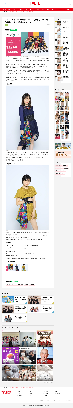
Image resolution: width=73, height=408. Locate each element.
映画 (30, 9)
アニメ (21, 9)
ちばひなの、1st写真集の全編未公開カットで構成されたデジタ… (66, 54)
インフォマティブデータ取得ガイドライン (65, 400)
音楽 (26, 9)
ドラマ (9, 9)
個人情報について (42, 400)
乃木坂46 (58, 170)
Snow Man (58, 168)
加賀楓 (26, 284)
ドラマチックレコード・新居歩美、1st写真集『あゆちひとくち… (66, 48)
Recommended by (46, 382)
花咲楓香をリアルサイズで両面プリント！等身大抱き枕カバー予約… (66, 78)
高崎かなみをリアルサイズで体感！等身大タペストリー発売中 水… (66, 29)
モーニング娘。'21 (11, 284)
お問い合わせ (55, 400)
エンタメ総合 (36, 9)
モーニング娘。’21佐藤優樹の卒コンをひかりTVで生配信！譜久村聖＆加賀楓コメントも (21, 11)
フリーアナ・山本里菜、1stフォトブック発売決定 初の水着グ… (66, 35)
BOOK (60, 9)
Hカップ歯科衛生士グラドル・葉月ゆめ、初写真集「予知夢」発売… (66, 60)
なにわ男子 (65, 168)
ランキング (54, 9)
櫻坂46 (64, 170)
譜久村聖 (32, 284)
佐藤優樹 (20, 284)
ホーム (4, 9)
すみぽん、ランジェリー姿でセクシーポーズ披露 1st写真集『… (66, 23)
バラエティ (15, 9)
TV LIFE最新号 (67, 9)
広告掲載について (49, 400)
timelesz (58, 165)
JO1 (63, 173)
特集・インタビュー (45, 9)
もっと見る (69, 84)
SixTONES (64, 165)
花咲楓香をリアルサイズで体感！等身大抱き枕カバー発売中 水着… (66, 42)
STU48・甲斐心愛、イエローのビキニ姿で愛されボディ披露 (66, 72)
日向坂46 (58, 173)
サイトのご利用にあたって (35, 400)
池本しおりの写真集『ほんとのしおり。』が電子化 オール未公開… (66, 66)
